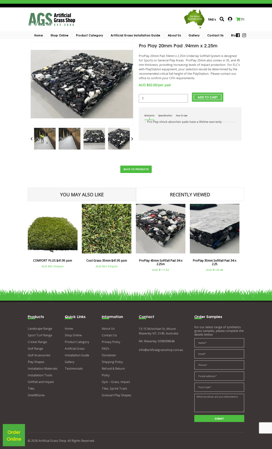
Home (38, 35)
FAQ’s (105, 349)
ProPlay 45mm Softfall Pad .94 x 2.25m (160, 262)
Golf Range (35, 349)
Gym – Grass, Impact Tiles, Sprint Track (116, 385)
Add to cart (208, 97)
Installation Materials (42, 368)
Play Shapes (36, 362)
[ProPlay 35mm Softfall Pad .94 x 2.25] (215, 230)
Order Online (14, 435)
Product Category (77, 342)
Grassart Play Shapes (116, 395)
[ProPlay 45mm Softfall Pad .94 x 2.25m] (161, 230)
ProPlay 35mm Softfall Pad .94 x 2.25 (214, 262)
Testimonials (74, 368)
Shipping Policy (112, 362)
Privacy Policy (111, 342)
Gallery (194, 35)
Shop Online (59, 35)
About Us (174, 35)
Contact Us (215, 35)
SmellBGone (36, 395)
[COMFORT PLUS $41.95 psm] (53, 230)
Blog (234, 35)
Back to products (136, 169)
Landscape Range (40, 329)
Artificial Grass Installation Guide (135, 35)
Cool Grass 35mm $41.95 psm (106, 260)
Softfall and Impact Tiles (41, 385)
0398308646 (166, 341)
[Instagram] (244, 35)
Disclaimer (109, 355)
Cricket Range (37, 342)
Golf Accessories (39, 355)
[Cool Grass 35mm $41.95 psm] (107, 230)
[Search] (222, 19)
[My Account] (230, 19)
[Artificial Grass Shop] (52, 19)
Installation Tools (40, 375)
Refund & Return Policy (113, 371)
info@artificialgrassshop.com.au (161, 350)
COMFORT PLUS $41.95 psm (52, 260)
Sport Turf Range (40, 335)
